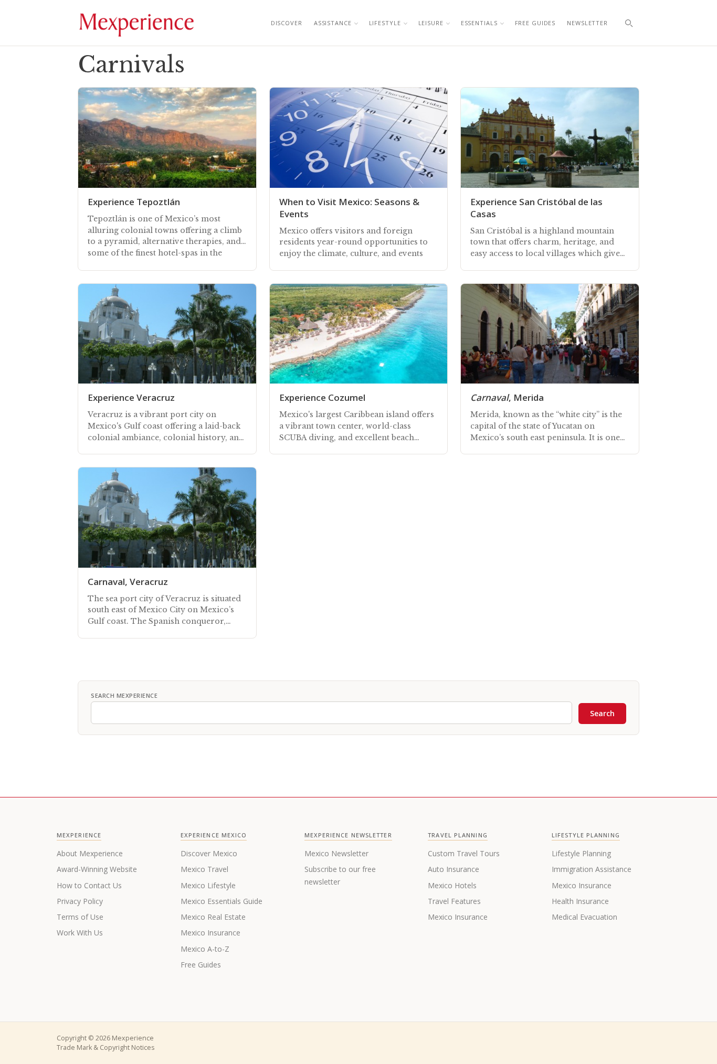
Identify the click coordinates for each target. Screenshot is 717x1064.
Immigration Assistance (591, 869)
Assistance (333, 22)
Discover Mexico (209, 853)
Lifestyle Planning (581, 853)
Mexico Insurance (210, 933)
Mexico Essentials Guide (221, 901)
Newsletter (587, 22)
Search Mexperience (124, 695)
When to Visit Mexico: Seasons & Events (349, 208)
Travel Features (454, 901)
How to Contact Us (89, 885)
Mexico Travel (204, 869)
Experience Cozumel (322, 397)
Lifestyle (385, 22)
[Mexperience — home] (136, 23)
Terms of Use (80, 917)
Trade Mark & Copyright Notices (105, 1047)
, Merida (507, 397)
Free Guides (535, 22)
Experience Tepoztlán (134, 202)
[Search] (628, 23)
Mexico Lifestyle (208, 885)
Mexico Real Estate (213, 917)
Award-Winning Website (97, 869)
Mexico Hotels (452, 885)
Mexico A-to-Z (205, 949)
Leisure (431, 22)
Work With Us (80, 933)
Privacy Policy (80, 901)
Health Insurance (580, 901)
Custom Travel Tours (464, 853)
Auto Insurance (453, 869)
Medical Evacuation (584, 917)
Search (602, 713)
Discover (286, 22)
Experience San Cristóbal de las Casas (536, 208)
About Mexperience (90, 853)
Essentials (479, 22)
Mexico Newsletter (336, 853)
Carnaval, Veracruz (128, 582)
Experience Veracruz (131, 397)
